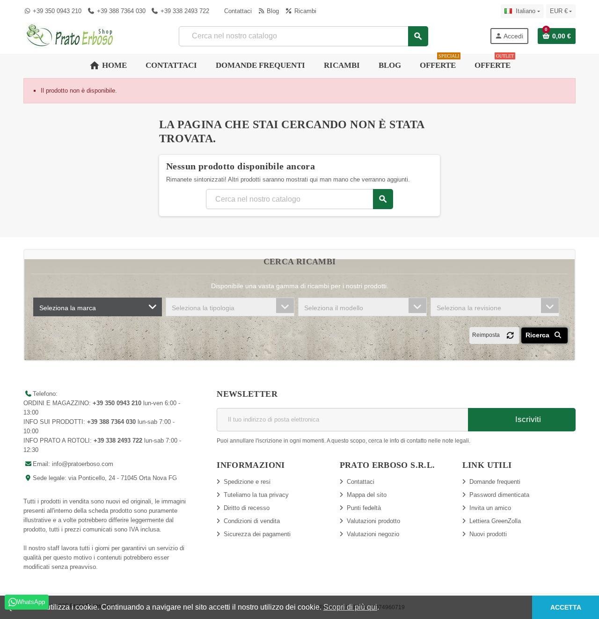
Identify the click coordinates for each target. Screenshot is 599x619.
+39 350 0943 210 (57, 11)
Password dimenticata (499, 494)
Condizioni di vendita (252, 520)
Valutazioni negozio (373, 534)
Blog (272, 11)
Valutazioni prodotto (373, 520)
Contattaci (237, 11)
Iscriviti (527, 419)
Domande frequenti (494, 481)
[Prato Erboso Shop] (70, 35)
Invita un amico (490, 507)
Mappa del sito (367, 494)
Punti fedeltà (364, 507)
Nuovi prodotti (488, 534)
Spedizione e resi (247, 481)
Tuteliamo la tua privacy (256, 494)
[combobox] (97, 307)
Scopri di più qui (350, 607)
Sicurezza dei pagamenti (257, 534)
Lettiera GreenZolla (495, 520)
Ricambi (304, 11)
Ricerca (538, 335)
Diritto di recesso (247, 507)
